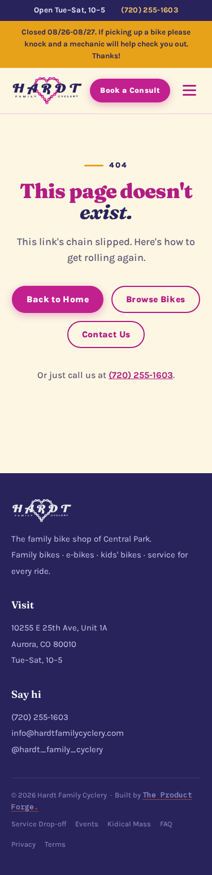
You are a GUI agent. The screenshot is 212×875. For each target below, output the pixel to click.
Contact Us (106, 334)
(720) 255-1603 (149, 10)
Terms (55, 844)
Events (86, 824)
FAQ (166, 824)
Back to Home (58, 299)
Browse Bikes (155, 299)
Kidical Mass (129, 824)
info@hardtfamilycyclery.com (67, 733)
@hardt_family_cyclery (57, 749)
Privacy (23, 844)
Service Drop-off (38, 824)
